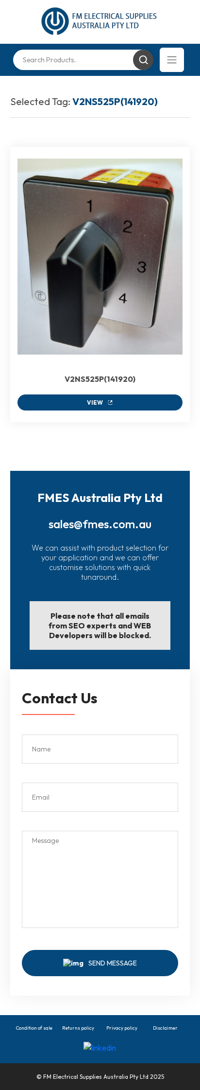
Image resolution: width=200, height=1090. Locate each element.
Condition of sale (34, 1028)
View (95, 402)
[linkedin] (99, 1047)
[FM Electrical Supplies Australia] (100, 21)
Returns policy (78, 1028)
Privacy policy (121, 1028)
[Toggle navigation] (172, 60)
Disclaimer (165, 1028)
